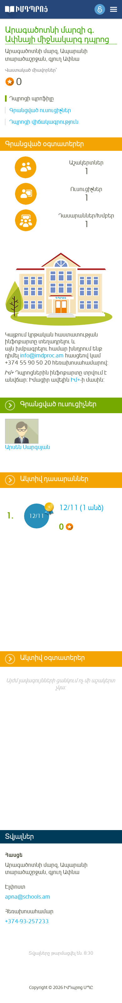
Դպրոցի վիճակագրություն (44, 121)
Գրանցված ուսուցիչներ (40, 110)
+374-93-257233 (27, 921)
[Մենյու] (113, 9)
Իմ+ (75, 379)
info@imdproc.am (42, 355)
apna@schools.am (27, 896)
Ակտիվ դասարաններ (54, 479)
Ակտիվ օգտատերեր (52, 658)
